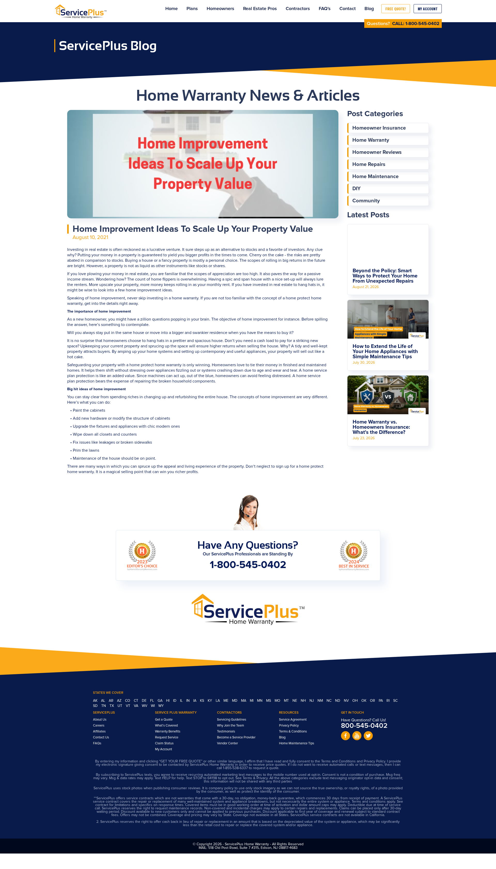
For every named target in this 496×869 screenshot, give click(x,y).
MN (260, 701)
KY (210, 701)
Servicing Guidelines (231, 719)
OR (373, 701)
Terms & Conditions (293, 731)
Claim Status (164, 743)
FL (152, 701)
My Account (428, 8)
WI (153, 706)
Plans (192, 8)
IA (195, 701)
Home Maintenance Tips (296, 743)
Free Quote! (395, 8)
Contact (347, 8)
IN (188, 701)
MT (287, 701)
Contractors (298, 8)
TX (112, 706)
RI (388, 701)
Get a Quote (164, 719)
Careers (98, 725)
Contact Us (101, 737)
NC (329, 701)
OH (355, 701)
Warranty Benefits (167, 731)
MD (235, 701)
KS (202, 701)
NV (347, 701)
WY (161, 706)
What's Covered (166, 725)
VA (136, 706)
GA (161, 701)
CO (128, 701)
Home (171, 8)
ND (338, 701)
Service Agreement (293, 719)
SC (395, 701)
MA (244, 701)
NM (320, 701)
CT (136, 701)
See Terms (243, 778)
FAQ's (325, 8)
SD (96, 706)
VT (128, 706)
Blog (369, 8)
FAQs (97, 743)
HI (168, 701)
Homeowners (220, 8)
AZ (119, 701)
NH (304, 701)
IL (182, 701)
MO (278, 701)
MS (269, 701)
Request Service (166, 737)
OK (364, 701)
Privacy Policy (289, 725)
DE (145, 701)
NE (295, 701)
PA (381, 701)
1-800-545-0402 (422, 23)
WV (145, 706)
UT (120, 706)
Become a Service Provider (236, 737)
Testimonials (226, 731)
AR (111, 701)
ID (175, 701)
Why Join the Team (230, 725)
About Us (99, 719)
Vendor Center (227, 743)
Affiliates (99, 731)
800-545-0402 (364, 725)
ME (226, 701)
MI (252, 701)
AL (103, 701)
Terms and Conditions (338, 761)
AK (95, 701)
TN (104, 706)
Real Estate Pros (260, 8)
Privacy (262, 778)
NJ (312, 701)
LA (218, 701)
